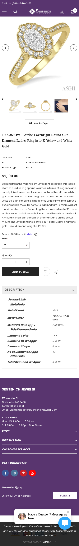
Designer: (7, 157)
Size (5, 238)
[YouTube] (32, 473)
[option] (39, 54)
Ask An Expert (42, 123)
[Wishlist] (46, 271)
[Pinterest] (23, 473)
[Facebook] (5, 473)
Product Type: (10, 167)
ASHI (28, 157)
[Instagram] (14, 473)
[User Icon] (62, 12)
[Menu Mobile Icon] (4, 11)
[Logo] (40, 11)
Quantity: (7, 255)
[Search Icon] (15, 12)
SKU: (4, 162)
